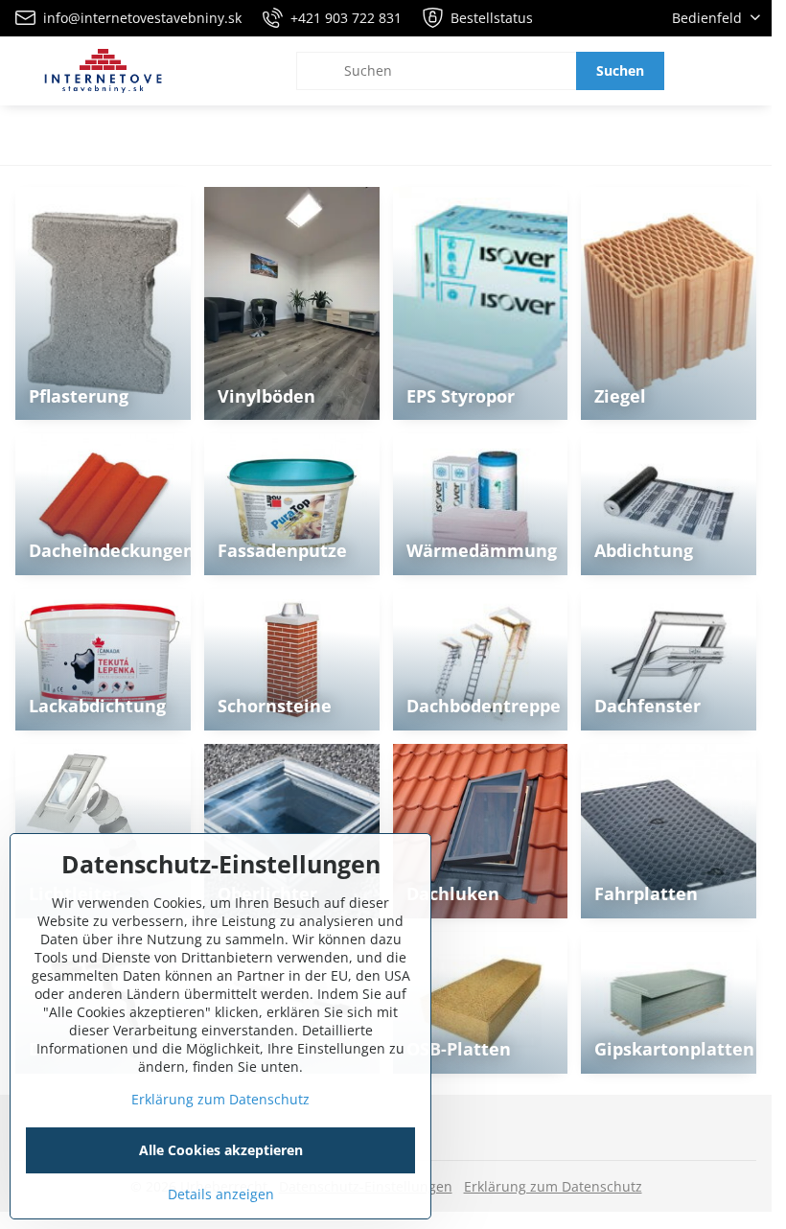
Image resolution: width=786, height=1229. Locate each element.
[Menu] (749, 71)
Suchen (620, 70)
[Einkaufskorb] (703, 71)
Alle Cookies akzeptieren (221, 1150)
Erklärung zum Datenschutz (553, 1186)
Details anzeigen (221, 1194)
